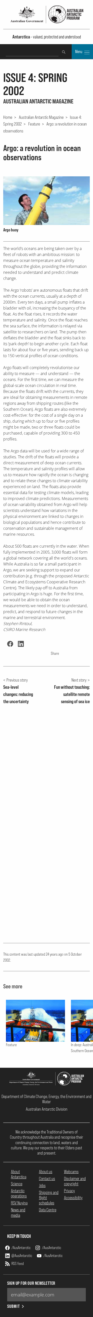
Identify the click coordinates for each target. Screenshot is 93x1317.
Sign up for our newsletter (31, 1283)
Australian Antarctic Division (46, 1109)
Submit (13, 1306)
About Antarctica (18, 1174)
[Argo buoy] (46, 200)
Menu (79, 51)
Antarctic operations (19, 1193)
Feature (34, 123)
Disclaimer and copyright (75, 1181)
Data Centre (47, 1209)
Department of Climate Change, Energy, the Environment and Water (46, 1099)
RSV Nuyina (19, 1202)
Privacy (69, 1190)
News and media (18, 1212)
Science (16, 1183)
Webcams (71, 1171)
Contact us (47, 1178)
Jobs (42, 1185)
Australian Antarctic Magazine (41, 117)
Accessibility (73, 1197)
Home (7, 117)
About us (45, 1171)
